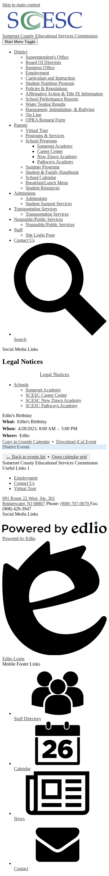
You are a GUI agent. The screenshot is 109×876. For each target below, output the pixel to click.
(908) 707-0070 (75, 503)
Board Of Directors (43, 62)
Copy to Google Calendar (26, 441)
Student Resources (43, 187)
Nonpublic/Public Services (50, 224)
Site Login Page (40, 235)
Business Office (40, 67)
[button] (20, 51)
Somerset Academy (55, 146)
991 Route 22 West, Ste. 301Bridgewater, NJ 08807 (28, 501)
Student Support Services (49, 203)
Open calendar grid (69, 456)
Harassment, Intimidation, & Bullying (60, 109)
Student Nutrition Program (50, 83)
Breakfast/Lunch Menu (47, 182)
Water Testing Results (45, 104)
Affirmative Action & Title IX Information (64, 93)
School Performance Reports (52, 98)
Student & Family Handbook (52, 172)
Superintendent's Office (47, 57)
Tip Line (33, 114)
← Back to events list (25, 456)
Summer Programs (43, 167)
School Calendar (41, 177)
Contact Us (24, 483)
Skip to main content (21, 4)
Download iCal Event (76, 441)
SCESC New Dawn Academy (53, 400)
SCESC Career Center (46, 395)
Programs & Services (45, 135)
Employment (37, 72)
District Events (15, 446)
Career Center (50, 151)
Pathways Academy (55, 161)
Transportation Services (47, 214)
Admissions (36, 198)
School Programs (41, 140)
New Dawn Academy (57, 156)
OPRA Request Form (45, 119)
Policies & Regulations (46, 88)
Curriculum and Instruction (50, 78)
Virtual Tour (37, 130)
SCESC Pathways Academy (52, 405)
